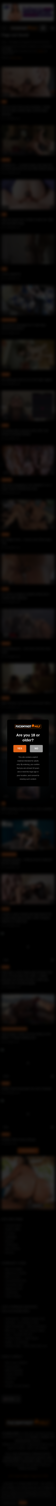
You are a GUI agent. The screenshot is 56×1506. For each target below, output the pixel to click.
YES (19, 748)
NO (36, 748)
